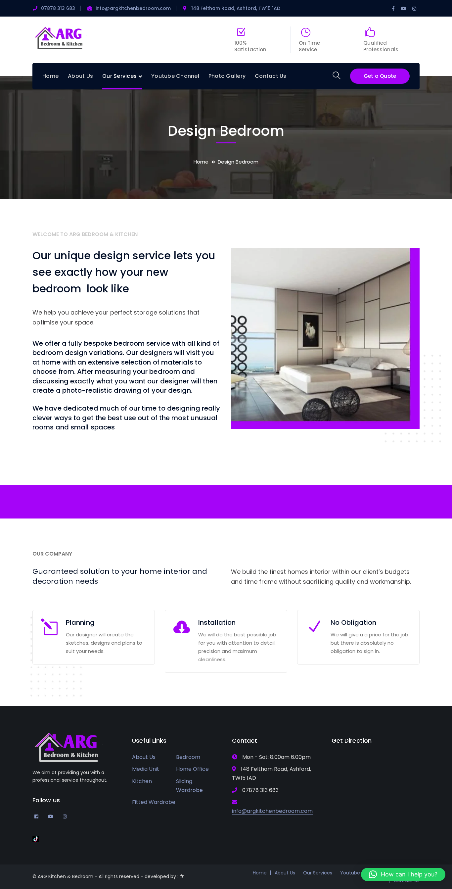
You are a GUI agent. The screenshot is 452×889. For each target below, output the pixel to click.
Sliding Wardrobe (189, 785)
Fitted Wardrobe (153, 802)
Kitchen (142, 781)
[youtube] (51, 816)
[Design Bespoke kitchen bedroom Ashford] (59, 37)
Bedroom (188, 757)
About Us (144, 757)
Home (201, 161)
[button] (403, 874)
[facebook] (36, 816)
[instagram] (65, 816)
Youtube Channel (360, 872)
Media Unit (145, 769)
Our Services (317, 872)
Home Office (192, 769)
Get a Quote (380, 76)
